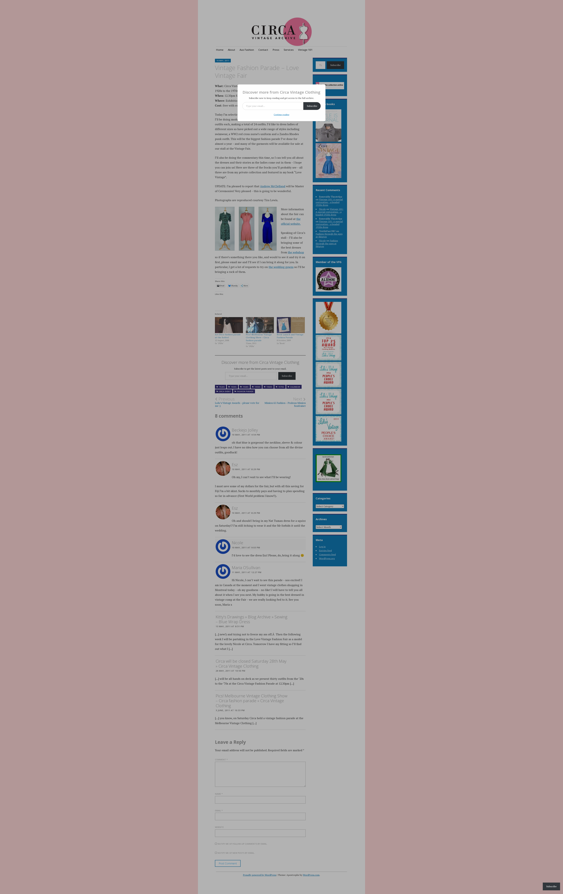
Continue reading (281, 114)
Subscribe (312, 106)
